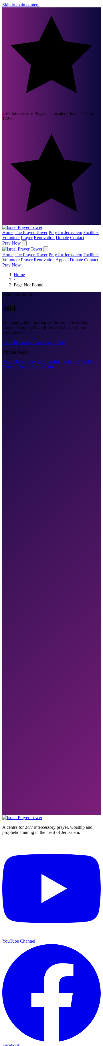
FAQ (48, 366)
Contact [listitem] (77, 237)
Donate (76, 259)
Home (7, 254)
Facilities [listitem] (91, 232)
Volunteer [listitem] (11, 237)
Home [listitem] (7, 232)
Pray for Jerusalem (65, 254)
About (37, 366)
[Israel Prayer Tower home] (22, 227)
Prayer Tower (14, 361)
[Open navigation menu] (24, 243)
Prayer (27, 259)
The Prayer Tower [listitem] (31, 232)
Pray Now (12, 243)
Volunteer (11, 259)
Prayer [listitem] (27, 237)
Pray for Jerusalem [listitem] (65, 232)
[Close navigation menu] (45, 249)
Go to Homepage (18, 342)
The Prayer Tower (31, 254)
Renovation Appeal (51, 259)
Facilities (91, 254)
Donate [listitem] (62, 237)
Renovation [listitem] (44, 237)
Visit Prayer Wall (50, 342)
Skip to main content (20, 4)
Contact (91, 259)
